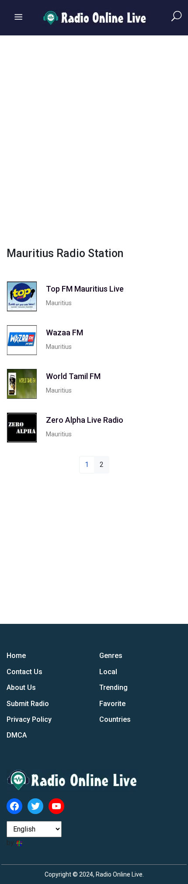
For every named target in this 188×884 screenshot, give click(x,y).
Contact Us (24, 672)
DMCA (17, 735)
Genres (110, 655)
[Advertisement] (94, 140)
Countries (115, 719)
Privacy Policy (29, 719)
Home (16, 655)
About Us (21, 687)
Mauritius (59, 302)
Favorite (112, 704)
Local (108, 672)
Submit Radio (28, 704)
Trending (113, 687)
